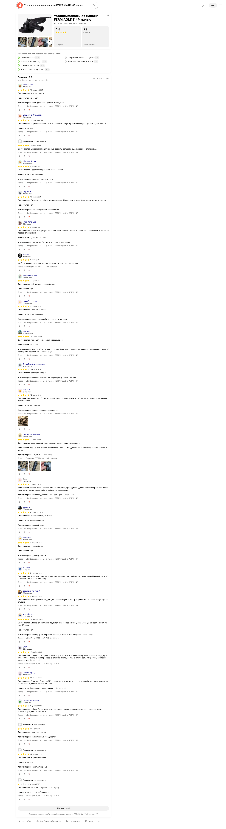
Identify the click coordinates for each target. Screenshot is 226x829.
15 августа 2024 (36, 90)
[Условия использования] (107, 55)
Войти (213, 5)
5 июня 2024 (35, 227)
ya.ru (91, 821)
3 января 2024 (36, 596)
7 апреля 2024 (35, 281)
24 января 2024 (36, 573)
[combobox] (57, 5)
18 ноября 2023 (36, 652)
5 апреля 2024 (35, 306)
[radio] (19, 110)
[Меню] (220, 5)
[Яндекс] (20, 5)
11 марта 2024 (35, 369)
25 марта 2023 (36, 678)
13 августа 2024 (36, 120)
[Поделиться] (108, 15)
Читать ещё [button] (46, 352)
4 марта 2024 (35, 440)
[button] (22, 42)
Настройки (75, 821)
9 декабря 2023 (36, 706)
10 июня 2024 (35, 197)
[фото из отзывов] (23, 421)
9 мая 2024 (34, 260)
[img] (23, 90)
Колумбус (26, 821)
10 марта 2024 (36, 395)
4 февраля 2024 (36, 512)
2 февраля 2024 (36, 543)
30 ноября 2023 (36, 619)
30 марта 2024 (36, 337)
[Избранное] (202, 5)
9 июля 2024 (35, 166)
